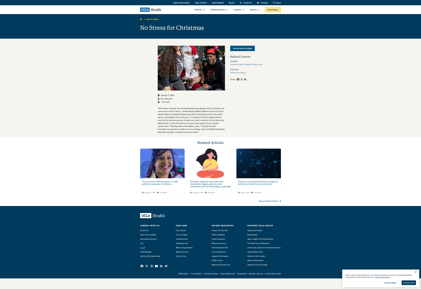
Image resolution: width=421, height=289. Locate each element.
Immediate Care (182, 239)
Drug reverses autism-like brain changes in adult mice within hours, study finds (258, 182)
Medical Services (182, 252)
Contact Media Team (255, 252)
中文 (142, 243)
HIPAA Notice (183, 273)
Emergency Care (182, 243)
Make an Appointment (184, 247)
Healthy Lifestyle (251, 64)
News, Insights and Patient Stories (260, 239)
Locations (237, 10)
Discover (253, 10)
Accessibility (242, 273)
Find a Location (181, 235)
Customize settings (390, 282)
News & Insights (152, 19)
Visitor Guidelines (218, 235)
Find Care (198, 10)
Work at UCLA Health (255, 260)
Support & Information (220, 256)
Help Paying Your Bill (220, 247)
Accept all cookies (409, 283)
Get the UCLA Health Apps (150, 256)
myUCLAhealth (218, 3)
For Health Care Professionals (258, 243)
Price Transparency (219, 252)
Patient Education (218, 239)
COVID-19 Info (217, 260)
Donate (231, 3)
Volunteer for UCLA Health (257, 265)
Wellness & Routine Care (221, 265)
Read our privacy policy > (383, 277)
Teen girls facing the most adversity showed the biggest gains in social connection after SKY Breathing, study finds (210, 184)
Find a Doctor (273, 10)
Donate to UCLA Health (256, 256)
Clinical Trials (181, 256)
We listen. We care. (256, 273)
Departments (252, 235)
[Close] (415, 272)
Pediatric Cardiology (237, 72)
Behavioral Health (237, 64)
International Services (148, 239)
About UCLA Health (254, 230)
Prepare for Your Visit (220, 230)
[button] (181, 3)
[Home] (141, 19)
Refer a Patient (201, 3)
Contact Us (247, 3)
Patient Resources (218, 10)
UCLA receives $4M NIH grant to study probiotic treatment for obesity (160, 182)
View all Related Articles (268, 201)
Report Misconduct (228, 273)
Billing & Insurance (219, 243)
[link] (238, 79)
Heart (260, 64)
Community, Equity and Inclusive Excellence (264, 247)
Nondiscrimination (211, 273)
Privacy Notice (196, 273)
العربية (142, 247)
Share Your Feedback (148, 235)
